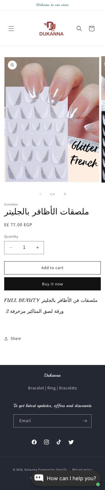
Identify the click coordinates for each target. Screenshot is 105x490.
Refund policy (82, 469)
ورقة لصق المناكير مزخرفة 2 (34, 311)
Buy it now (52, 283)
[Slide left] (40, 194)
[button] (11, 28)
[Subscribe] (85, 420)
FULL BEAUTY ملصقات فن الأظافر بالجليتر (51, 300)
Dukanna (31, 469)
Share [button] (16, 338)
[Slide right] (65, 194)
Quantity (11, 236)
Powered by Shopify (52, 469)
